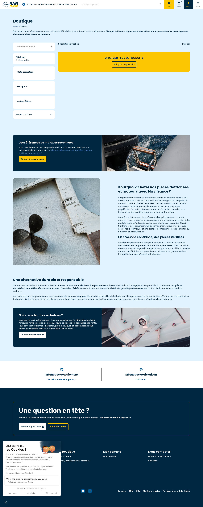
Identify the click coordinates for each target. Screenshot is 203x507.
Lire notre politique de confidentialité (19, 473)
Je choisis (31, 493)
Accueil (15, 27)
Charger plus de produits (124, 61)
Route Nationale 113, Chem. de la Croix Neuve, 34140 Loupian (52, 4)
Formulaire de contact (159, 456)
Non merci (12, 493)
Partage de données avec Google (20, 482)
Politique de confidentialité (176, 491)
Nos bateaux (64, 456)
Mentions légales (151, 491)
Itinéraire (152, 460)
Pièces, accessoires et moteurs (73, 460)
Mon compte (109, 456)
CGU (130, 491)
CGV (138, 491)
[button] (5, 502)
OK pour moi (51, 493)
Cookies (122, 491)
